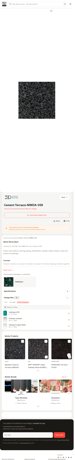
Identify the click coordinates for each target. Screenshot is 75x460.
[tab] (5, 302)
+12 (69, 357)
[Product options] (22, 341)
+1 (46, 357)
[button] (37, 406)
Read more (7, 270)
